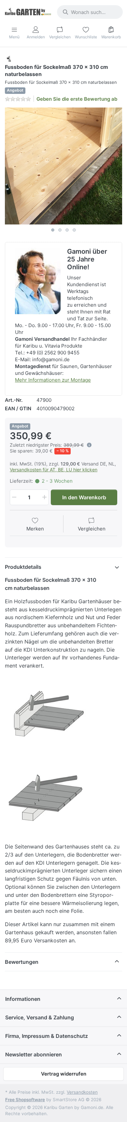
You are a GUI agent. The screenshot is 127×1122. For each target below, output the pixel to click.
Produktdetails (23, 567)
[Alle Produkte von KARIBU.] (9, 58)
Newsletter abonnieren (33, 1054)
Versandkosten (82, 1092)
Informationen (22, 999)
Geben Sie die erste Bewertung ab (76, 99)
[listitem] (63, 166)
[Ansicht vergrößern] (63, 166)
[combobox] (90, 12)
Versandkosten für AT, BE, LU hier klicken (53, 469)
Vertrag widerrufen (63, 1074)
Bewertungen (21, 962)
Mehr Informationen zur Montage (53, 380)
